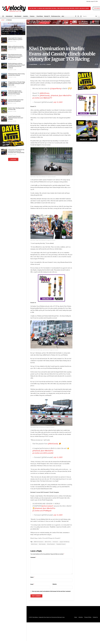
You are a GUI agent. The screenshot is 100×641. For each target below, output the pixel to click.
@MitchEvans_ (45, 93)
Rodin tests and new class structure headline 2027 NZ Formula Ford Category (15, 92)
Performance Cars (55, 16)
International (9, 16)
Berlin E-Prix (48, 541)
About (75, 617)
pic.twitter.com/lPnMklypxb (41, 511)
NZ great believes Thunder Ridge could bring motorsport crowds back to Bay (16, 83)
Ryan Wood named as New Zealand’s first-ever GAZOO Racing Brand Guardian (15, 56)
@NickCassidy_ (45, 95)
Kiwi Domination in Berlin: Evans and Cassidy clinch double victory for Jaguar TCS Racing (12, 29)
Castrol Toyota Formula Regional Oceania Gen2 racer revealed (15, 118)
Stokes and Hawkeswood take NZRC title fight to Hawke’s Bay (16, 47)
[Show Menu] (3, 16)
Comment (33, 557)
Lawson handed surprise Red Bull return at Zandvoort (15, 100)
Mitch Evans (34, 544)
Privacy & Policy (87, 617)
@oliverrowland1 (47, 506)
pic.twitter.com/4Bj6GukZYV (42, 98)
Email (32, 584)
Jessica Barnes (33, 64)
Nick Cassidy (42, 544)
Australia (25, 16)
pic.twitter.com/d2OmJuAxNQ (42, 453)
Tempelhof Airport (60, 544)
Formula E (55, 541)
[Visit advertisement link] (13, 135)
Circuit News (40, 16)
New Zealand (18, 16)
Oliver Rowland (51, 544)
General (49, 64)
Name (32, 577)
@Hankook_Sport (56, 95)
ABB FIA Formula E (38, 541)
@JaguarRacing (55, 88)
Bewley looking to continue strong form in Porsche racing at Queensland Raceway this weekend (16, 66)
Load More (13, 159)
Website (55, 584)
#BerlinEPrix (67, 95)
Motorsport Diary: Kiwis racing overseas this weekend (16, 74)
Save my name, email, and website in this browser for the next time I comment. (51, 591)
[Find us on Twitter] (78, 16)
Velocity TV (47, 16)
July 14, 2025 (42, 64)
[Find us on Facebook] (75, 16)
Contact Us (95, 617)
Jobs (62, 16)
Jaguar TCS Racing (64, 541)
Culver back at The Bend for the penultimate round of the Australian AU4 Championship (16, 151)
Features (32, 16)
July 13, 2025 (57, 102)
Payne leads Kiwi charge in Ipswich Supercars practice (15, 38)
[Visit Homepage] (14, 8)
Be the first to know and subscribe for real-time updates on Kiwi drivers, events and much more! (59, 8)
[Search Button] (96, 16)
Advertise (81, 617)
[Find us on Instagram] (80, 16)
